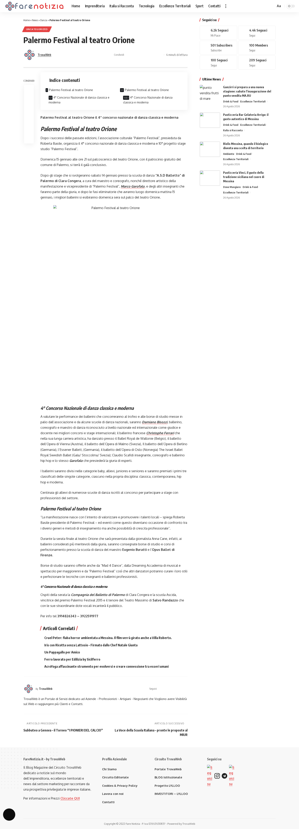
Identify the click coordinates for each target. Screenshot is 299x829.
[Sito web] (160, 688)
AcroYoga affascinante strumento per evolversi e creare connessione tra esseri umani (106, 666)
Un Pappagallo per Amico (62, 652)
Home (26, 20)
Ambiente (228, 153)
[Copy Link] (160, 55)
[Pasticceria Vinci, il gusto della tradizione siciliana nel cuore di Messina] (210, 178)
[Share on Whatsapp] (141, 55)
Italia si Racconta (233, 130)
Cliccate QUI (70, 798)
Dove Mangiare (232, 187)
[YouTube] (175, 688)
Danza (43, 20)
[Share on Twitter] (134, 55)
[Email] (153, 55)
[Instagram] (180, 688)
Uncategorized (37, 29)
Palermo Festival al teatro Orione (71, 90)
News (35, 20)
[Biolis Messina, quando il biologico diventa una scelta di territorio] (210, 149)
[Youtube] (218, 48)
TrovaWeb (44, 54)
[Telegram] (257, 48)
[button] (226, 6)
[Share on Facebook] (128, 55)
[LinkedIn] (186, 688)
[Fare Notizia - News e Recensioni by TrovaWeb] (34, 6)
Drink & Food (230, 101)
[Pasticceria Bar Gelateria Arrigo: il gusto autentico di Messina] (210, 120)
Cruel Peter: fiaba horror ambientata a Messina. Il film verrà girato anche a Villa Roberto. (108, 638)
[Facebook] (165, 688)
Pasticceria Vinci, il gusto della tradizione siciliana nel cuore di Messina (243, 177)
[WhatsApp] (218, 62)
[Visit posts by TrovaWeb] (29, 55)
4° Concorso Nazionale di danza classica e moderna (79, 100)
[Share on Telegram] (147, 55)
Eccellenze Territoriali (252, 101)
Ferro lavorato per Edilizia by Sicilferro (72, 659)
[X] (170, 688)
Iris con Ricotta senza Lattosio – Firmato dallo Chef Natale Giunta (90, 645)
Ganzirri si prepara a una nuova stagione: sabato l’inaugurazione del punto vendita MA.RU (247, 91)
